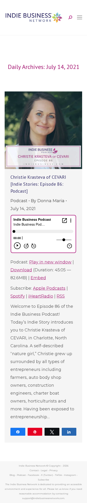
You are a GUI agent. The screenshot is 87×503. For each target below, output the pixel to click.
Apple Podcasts (49, 288)
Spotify (17, 296)
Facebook (33, 475)
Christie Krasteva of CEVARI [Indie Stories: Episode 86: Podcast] (38, 184)
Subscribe (43, 479)
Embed (38, 277)
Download (21, 270)
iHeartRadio (40, 296)
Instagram (70, 475)
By (47, 200)
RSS (61, 296)
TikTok (58, 475)
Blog (12, 475)
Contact (34, 470)
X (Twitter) (47, 475)
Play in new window (50, 262)
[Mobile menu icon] (79, 17)
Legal (44, 470)
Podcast (18, 200)
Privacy (53, 470)
